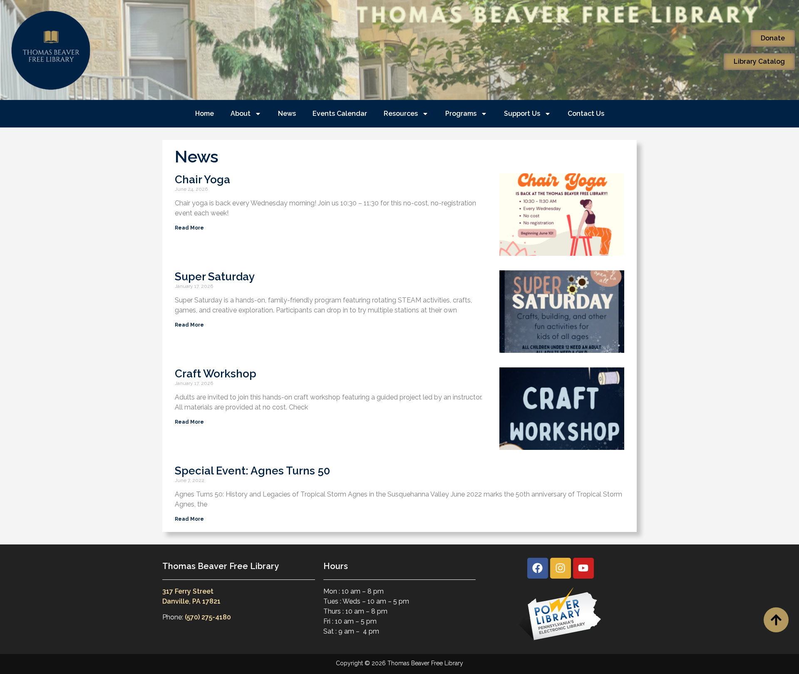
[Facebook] (537, 568)
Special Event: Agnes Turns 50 (252, 470)
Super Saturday (215, 276)
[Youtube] (583, 568)
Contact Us (586, 113)
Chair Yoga (202, 179)
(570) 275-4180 (208, 617)
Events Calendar (340, 113)
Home (204, 113)
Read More (189, 228)
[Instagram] (560, 568)
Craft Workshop (215, 373)
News (287, 113)
